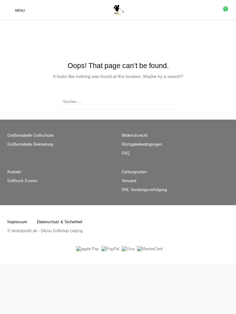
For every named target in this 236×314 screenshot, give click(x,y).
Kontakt (14, 172)
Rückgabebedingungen (142, 144)
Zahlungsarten (134, 172)
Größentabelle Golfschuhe (30, 135)
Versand (129, 180)
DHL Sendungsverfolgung (144, 189)
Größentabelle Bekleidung (30, 144)
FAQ (126, 153)
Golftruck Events (22, 180)
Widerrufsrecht (135, 135)
